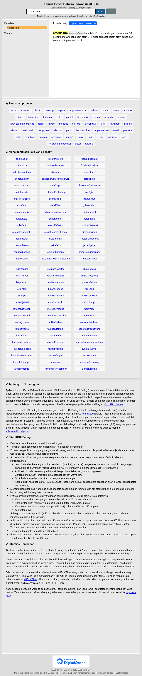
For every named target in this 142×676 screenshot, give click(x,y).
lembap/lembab (56, 282)
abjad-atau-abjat (78, 110)
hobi (37, 110)
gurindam (115, 123)
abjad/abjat (22, 158)
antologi (43, 137)
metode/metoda (55, 308)
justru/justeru (22, 322)
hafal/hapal (89, 218)
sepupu (61, 110)
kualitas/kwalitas (56, 269)
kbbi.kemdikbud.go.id (17, 431)
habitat (94, 110)
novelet (121, 117)
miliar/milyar (55, 322)
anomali (128, 110)
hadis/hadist (89, 212)
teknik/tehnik (89, 355)
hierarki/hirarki (89, 232)
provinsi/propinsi (89, 302)
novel (116, 130)
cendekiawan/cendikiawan (56, 178)
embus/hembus (55, 252)
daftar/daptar (55, 185)
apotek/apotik (22, 212)
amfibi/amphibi (22, 185)
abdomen (25, 110)
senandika (90, 123)
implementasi (102, 130)
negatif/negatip (55, 348)
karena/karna (22, 328)
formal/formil (89, 172)
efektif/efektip (55, 225)
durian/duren (55, 218)
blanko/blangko (56, 165)
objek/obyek (89, 269)
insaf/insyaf (22, 275)
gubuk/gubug (89, 205)
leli (59, 117)
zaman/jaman (89, 368)
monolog (63, 123)
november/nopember (56, 368)
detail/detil (55, 205)
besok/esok (22, 258)
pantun (105, 110)
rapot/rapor (89, 308)
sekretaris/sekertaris (89, 328)
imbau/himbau (89, 258)
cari (124, 137)
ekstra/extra (55, 238)
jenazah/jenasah (22, 308)
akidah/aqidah (21, 178)
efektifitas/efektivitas (55, 232)
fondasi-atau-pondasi (60, 143)
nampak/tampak (55, 328)
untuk (18, 137)
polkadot (109, 117)
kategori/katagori (22, 348)
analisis (89, 143)
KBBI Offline (30, 579)
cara (101, 137)
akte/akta (22, 165)
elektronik (28, 130)
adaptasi (14, 130)
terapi (41, 123)
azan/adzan (22, 238)
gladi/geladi (89, 198)
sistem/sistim (89, 335)
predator (127, 130)
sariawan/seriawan (89, 322)
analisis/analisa (21, 198)
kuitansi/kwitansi (56, 275)
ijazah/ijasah (89, 245)
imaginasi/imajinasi (89, 252)
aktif (103, 123)
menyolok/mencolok (55, 315)
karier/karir (21, 335)
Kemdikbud (88, 413)
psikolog (49, 110)
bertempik (82, 117)
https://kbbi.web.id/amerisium (83, 23)
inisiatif (128, 123)
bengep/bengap (22, 252)
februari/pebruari (89, 158)
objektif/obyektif (89, 275)
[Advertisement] (94, 68)
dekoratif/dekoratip (55, 192)
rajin (91, 137)
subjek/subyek (89, 348)
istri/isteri (22, 289)
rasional (96, 117)
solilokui (76, 123)
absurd (20, 117)
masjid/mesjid (55, 302)
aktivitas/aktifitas (22, 172)
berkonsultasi (83, 130)
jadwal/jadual (22, 302)
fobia (13, 110)
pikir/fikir (89, 289)
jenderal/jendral (22, 315)
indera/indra (22, 269)
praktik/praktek (89, 295)
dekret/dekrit (55, 198)
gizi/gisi (89, 192)
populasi (112, 137)
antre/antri (21, 205)
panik (69, 130)
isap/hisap (21, 282)
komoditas (33, 117)
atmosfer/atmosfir (21, 232)
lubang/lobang (55, 289)
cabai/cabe (55, 172)
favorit (51, 123)
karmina (47, 117)
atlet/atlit (21, 225)
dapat (78, 143)
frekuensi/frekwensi (89, 185)
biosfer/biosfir (55, 158)
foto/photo (89, 178)
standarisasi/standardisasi (89, 342)
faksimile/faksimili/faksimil (55, 258)
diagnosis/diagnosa (55, 212)
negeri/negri (55, 355)
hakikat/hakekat (89, 225)
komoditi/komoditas (21, 355)
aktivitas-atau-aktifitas (22, 123)
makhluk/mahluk (55, 295)
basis (116, 110)
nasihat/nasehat (55, 342)
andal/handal (21, 192)
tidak (80, 137)
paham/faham (89, 282)
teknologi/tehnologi (89, 362)
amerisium (14, 27)
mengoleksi (44, 130)
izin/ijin (22, 295)
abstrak (58, 130)
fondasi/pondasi (89, 165)
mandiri (69, 137)
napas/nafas (55, 335)
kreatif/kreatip (21, 368)
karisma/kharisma (21, 342)
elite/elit (55, 245)
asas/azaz (21, 218)
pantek (69, 117)
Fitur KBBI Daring (113, 404)
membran (30, 137)
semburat (56, 137)
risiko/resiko (89, 315)
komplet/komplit (21, 362)
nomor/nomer (56, 362)
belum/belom (22, 245)
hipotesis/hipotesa (89, 238)
